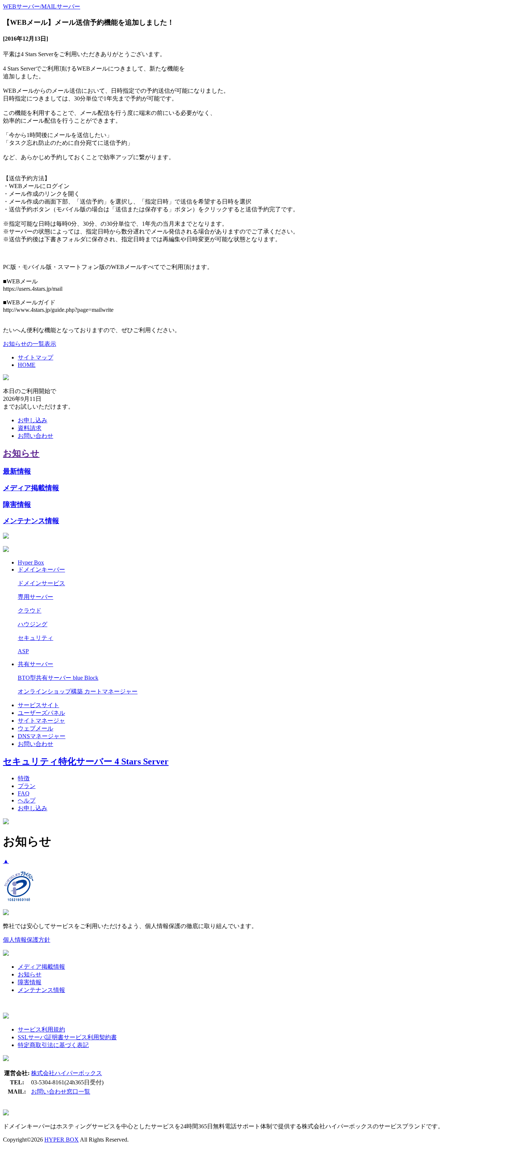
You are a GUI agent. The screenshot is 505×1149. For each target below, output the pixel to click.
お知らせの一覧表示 (29, 344)
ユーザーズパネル (41, 713)
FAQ (24, 793)
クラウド (29, 610)
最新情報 (17, 471)
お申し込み (32, 420)
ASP (23, 651)
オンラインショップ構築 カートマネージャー (78, 691)
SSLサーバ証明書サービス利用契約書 (67, 1037)
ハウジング (32, 624)
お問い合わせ (35, 436)
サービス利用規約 (41, 1029)
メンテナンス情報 (31, 521)
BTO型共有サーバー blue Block (58, 678)
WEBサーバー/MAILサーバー (41, 6)
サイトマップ (35, 357)
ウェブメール (35, 728)
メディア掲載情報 (31, 488)
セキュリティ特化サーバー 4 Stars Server (86, 761)
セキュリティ (35, 638)
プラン (26, 786)
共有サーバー (35, 664)
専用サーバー (35, 597)
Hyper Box (31, 562)
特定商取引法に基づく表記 (53, 1045)
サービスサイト (38, 705)
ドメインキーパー (41, 569)
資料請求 (29, 428)
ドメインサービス (41, 583)
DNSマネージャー (41, 736)
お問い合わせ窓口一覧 (60, 1091)
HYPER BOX (61, 1139)
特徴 (24, 778)
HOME (26, 365)
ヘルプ (26, 800)
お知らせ (21, 453)
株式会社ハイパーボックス (66, 1073)
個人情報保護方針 (26, 940)
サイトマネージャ (41, 720)
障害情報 (17, 504)
